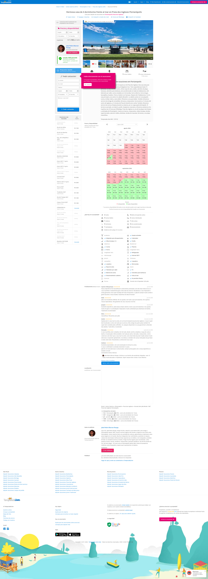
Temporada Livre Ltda (95, 542)
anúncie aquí (128, 510)
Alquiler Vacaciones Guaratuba (167, 476)
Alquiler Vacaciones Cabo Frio (115, 476)
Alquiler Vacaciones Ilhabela (11, 488)
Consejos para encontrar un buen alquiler (66, 514)
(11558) (60, 6)
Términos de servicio (9, 518)
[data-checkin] (62, 32)
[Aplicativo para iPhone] (74, 536)
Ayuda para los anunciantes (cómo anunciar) (67, 522)
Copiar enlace (71, 17)
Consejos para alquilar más (62, 524)
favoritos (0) (156, 2)
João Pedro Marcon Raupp (109, 427)
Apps (141, 2)
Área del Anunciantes (183, 2)
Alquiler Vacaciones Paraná (166, 474)
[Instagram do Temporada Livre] (8, 529)
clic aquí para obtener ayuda (127, 513)
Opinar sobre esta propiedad (110, 363)
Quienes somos (7, 510)
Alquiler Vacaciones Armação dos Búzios (118, 482)
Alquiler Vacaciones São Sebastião (12, 476)
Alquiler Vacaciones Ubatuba (11, 474)
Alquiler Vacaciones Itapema (63, 478)
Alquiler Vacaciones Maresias (11, 486)
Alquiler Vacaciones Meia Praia (63, 480)
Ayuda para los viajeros (61, 512)
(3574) (72, 6)
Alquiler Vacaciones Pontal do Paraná (169, 480)
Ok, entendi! (88, 84)
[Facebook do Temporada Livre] (5, 529)
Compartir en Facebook (134, 17)
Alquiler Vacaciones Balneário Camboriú (66, 486)
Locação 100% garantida (70, 57)
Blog (147, 2)
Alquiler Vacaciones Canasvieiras (64, 484)
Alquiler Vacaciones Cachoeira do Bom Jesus (67, 490)
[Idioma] (130, 2)
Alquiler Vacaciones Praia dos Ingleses (65, 482)
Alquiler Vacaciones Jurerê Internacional (66, 488)
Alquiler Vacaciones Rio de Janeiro (116, 474)
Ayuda (135, 2)
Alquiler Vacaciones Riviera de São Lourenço (15, 484)
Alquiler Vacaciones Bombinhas (63, 474)
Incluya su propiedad (198, 2)
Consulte (76, 208)
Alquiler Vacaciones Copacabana (116, 478)
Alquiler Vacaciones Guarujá (11, 480)
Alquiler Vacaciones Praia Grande (12, 482)
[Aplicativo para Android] (61, 536)
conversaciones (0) (170, 2)
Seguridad (58, 510)
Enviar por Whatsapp (118, 17)
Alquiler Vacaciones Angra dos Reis (116, 484)
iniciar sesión (125, 505)
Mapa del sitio (7, 514)
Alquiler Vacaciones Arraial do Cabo (117, 480)
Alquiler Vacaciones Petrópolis (115, 486)
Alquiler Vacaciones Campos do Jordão (13, 490)
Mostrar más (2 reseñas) (107, 360)
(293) (99, 6)
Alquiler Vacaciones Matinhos (167, 478)
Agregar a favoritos (84, 17)
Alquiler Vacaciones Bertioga (11, 478)
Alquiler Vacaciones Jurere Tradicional (65, 492)
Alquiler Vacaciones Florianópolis (64, 476)
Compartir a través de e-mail (101, 17)
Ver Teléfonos (73, 52)
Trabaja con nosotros (9, 520)
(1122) (85, 6)
